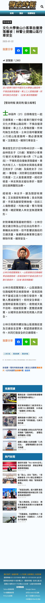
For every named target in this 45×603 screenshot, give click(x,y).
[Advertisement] (22, 547)
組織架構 (15, 574)
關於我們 (7, 574)
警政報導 (7, 22)
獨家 (21, 13)
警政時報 (25, 354)
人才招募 (23, 574)
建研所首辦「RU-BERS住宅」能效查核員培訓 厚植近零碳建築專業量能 (30, 465)
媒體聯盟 (31, 13)
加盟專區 (30, 574)
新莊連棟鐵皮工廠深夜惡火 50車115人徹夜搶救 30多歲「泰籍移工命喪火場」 (31, 408)
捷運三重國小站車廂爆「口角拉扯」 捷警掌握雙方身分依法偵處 (30, 444)
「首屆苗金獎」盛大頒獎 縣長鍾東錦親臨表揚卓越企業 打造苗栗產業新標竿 (30, 492)
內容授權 (38, 574)
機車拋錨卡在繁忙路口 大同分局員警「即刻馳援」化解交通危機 (30, 420)
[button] (12, 13)
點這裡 (27, 370)
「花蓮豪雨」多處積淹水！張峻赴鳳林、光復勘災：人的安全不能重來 (30, 517)
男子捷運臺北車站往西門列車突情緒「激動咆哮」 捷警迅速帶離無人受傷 (30, 432)
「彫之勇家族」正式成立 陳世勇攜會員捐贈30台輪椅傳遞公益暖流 (30, 505)
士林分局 (7, 354)
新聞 (12, 13)
